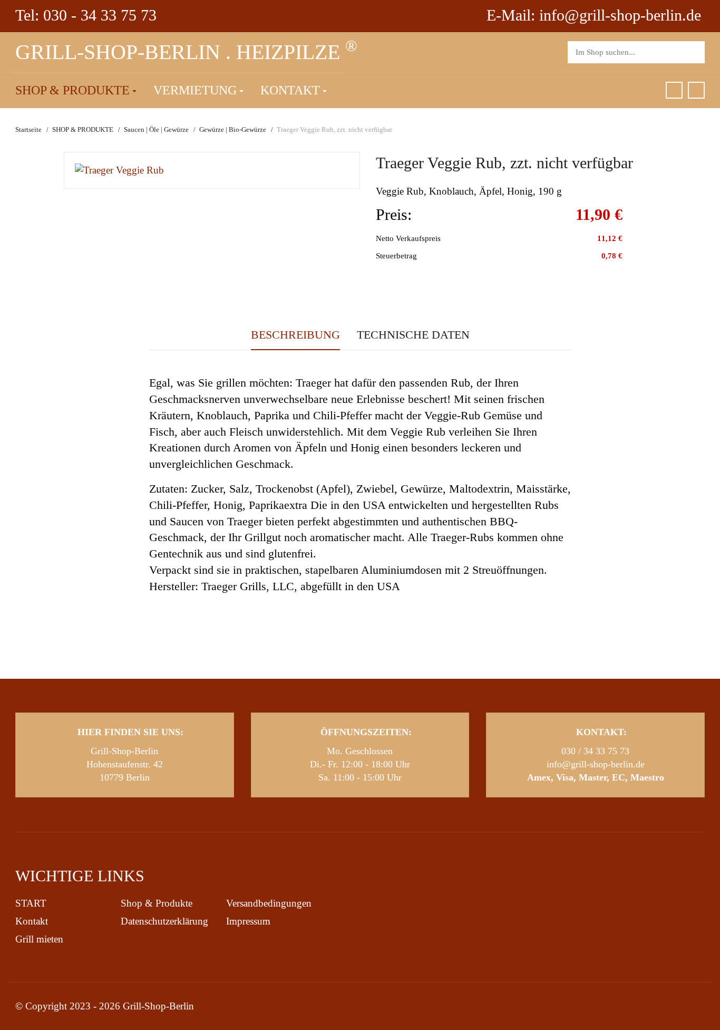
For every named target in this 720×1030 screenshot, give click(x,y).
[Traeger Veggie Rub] (119, 169)
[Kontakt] (696, 90)
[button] (76, 91)
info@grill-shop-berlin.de (596, 764)
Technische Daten (413, 334)
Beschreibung (295, 334)
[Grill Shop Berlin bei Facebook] (674, 90)
